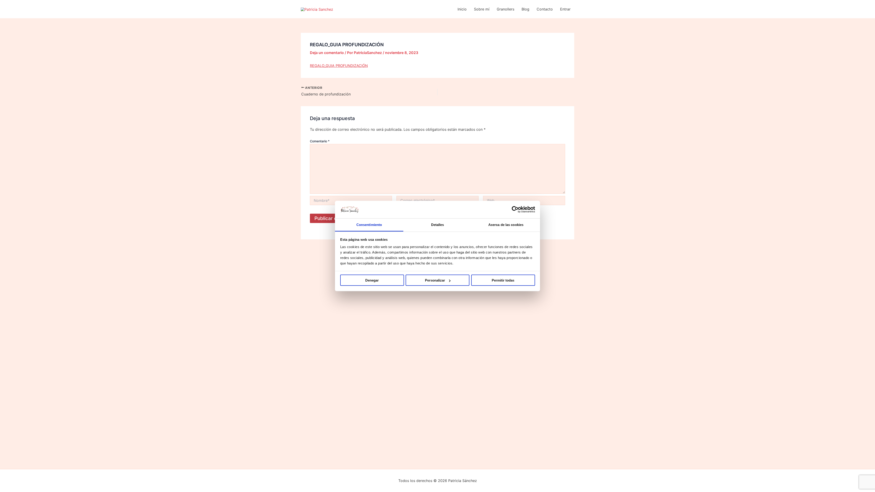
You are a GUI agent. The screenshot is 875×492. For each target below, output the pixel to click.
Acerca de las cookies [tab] (505, 224)
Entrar (565, 9)
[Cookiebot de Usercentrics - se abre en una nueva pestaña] (515, 209)
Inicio (462, 9)
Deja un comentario (327, 52)
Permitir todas (503, 280)
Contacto (545, 9)
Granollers (505, 9)
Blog (525, 9)
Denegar (372, 280)
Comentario (319, 141)
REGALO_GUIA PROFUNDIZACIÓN (339, 65)
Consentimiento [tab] (369, 224)
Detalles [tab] (437, 224)
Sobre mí (481, 9)
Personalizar (435, 280)
